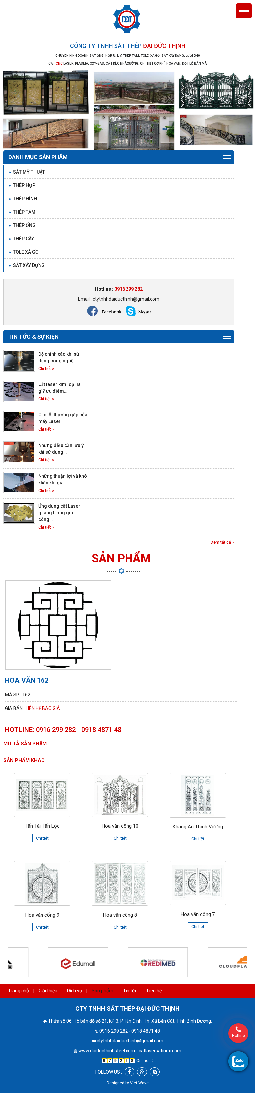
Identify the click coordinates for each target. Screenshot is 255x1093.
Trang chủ (18, 990)
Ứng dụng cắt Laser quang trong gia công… (59, 512)
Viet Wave (139, 1083)
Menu (244, 10)
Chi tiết (42, 838)
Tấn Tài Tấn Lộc (42, 826)
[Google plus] (142, 1071)
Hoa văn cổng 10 (120, 826)
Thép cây (21, 238)
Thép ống (22, 225)
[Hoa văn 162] (58, 624)
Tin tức (130, 990)
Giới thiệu (48, 990)
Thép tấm (22, 212)
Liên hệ (154, 990)
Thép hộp (22, 185)
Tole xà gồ (24, 252)
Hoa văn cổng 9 (42, 915)
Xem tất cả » (222, 542)
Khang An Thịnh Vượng (198, 827)
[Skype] (155, 1071)
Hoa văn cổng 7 (198, 914)
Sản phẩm (102, 990)
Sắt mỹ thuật (27, 172)
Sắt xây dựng (27, 265)
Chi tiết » (46, 368)
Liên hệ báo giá (43, 708)
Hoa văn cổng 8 (120, 915)
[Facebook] (129, 1071)
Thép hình (23, 198)
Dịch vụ (74, 990)
